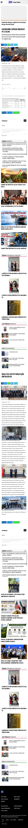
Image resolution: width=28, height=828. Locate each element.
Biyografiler (17, 799)
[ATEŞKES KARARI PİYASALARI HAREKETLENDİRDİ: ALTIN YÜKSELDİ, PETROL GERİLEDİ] (14, 606)
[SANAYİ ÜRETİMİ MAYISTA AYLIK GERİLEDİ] (14, 239)
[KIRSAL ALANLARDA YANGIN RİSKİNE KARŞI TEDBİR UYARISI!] (14, 630)
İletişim (7, 819)
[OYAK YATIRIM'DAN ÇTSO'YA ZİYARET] (14, 197)
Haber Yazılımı (4, 823)
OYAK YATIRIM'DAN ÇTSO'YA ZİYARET (12, 206)
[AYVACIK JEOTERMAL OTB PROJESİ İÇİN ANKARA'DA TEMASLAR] (14, 585)
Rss (2, 821)
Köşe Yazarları (4, 799)
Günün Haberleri (18, 806)
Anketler (3, 801)
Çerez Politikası (13, 819)
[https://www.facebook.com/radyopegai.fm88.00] (2, 792)
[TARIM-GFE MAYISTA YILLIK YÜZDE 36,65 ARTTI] (14, 175)
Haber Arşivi (17, 808)
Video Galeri (17, 796)
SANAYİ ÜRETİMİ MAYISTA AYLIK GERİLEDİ (13, 248)
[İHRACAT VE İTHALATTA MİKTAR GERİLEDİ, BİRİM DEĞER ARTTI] (14, 218)
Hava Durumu (4, 806)
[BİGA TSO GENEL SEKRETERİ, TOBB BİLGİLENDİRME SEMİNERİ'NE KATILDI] (14, 651)
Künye (3, 819)
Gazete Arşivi (4, 810)
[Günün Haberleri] (25, 141)
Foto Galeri (3, 796)
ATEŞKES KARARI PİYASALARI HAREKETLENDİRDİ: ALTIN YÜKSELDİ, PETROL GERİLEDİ (12, 618)
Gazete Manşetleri (5, 808)
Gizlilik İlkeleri (20, 819)
